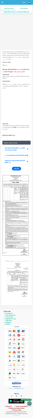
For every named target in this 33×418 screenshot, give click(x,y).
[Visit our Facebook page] (11, 396)
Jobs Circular (24, 8)
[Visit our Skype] (21, 396)
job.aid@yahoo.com (19, 388)
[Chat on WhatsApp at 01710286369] (29, 403)
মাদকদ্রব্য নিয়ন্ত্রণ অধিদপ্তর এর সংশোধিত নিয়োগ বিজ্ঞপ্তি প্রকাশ (16, 12)
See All (16, 168)
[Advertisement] (16, 32)
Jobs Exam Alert (9, 8)
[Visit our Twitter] (16, 396)
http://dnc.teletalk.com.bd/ (16, 125)
